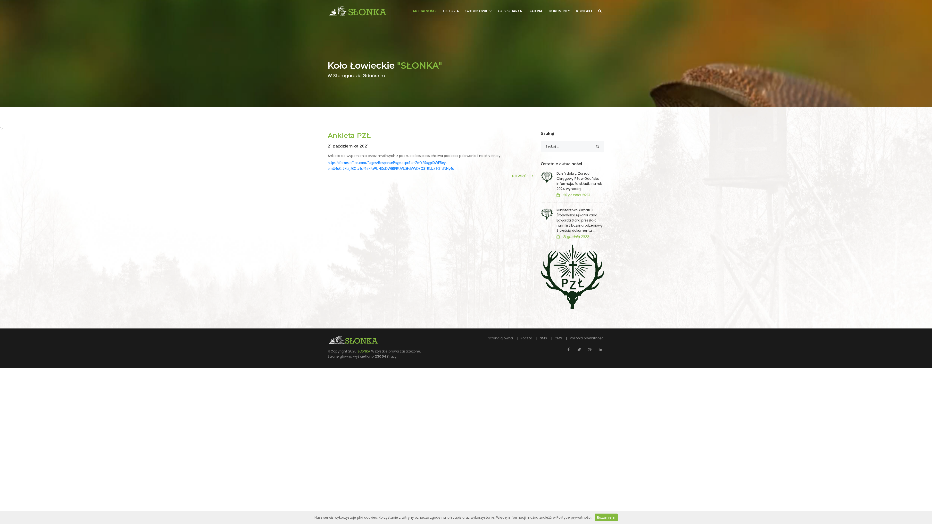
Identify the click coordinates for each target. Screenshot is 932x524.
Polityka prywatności (587, 338)
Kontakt (584, 10)
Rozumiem (606, 517)
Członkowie (477, 10)
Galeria (535, 10)
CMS (559, 338)
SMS (544, 338)
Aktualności (425, 10)
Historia (451, 10)
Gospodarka (510, 10)
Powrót (520, 176)
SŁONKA (364, 351)
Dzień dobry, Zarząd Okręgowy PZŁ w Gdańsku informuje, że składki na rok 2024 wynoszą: (579, 181)
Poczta (527, 338)
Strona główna (501, 338)
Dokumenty (559, 10)
